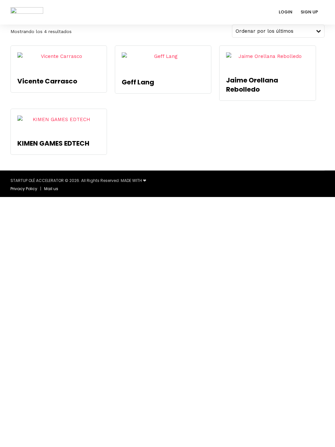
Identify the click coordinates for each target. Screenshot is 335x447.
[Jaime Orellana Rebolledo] (267, 60)
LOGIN (285, 12)
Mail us (51, 188)
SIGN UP (309, 12)
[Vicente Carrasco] (58, 61)
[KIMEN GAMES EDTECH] (58, 124)
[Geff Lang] (163, 61)
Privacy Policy (23, 188)
